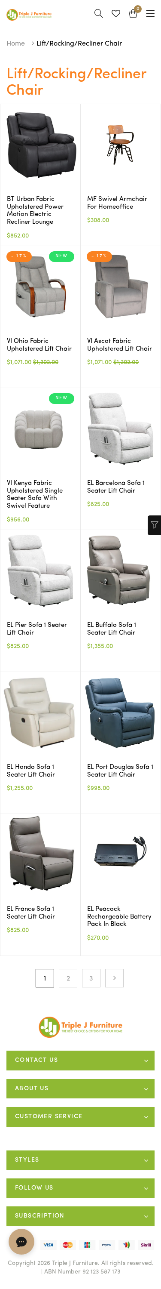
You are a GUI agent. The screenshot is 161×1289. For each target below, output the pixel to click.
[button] (133, 15)
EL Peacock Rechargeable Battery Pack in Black (119, 917)
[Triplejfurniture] (80, 1027)
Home (15, 43)
